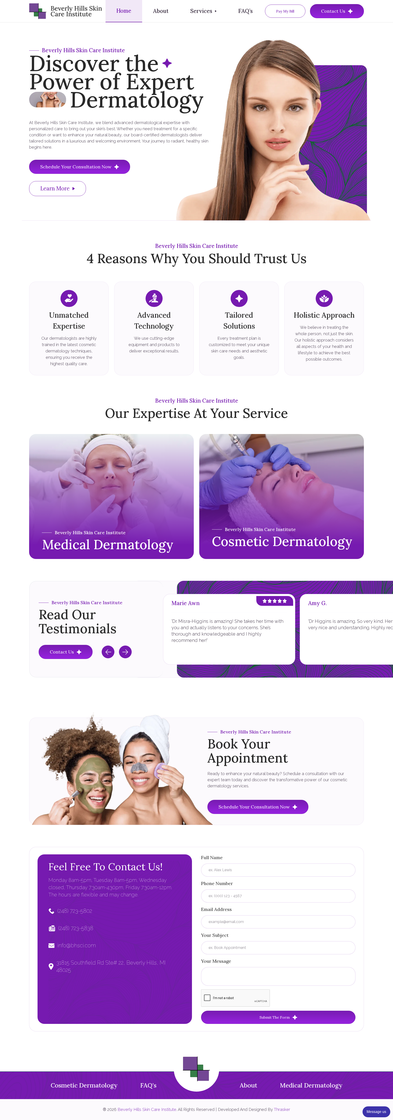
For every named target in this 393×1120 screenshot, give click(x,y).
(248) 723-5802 (74, 911)
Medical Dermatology (311, 1085)
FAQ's (148, 1085)
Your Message (216, 961)
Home (123, 10)
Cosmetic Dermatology (84, 1085)
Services (201, 11)
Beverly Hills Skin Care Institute (147, 1109)
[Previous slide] (108, 652)
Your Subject (215, 935)
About (161, 11)
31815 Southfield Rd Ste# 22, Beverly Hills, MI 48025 (111, 966)
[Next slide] (125, 652)
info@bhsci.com (76, 945)
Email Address (216, 909)
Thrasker (282, 1109)
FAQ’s (245, 11)
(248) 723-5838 (75, 928)
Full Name (212, 857)
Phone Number (217, 883)
